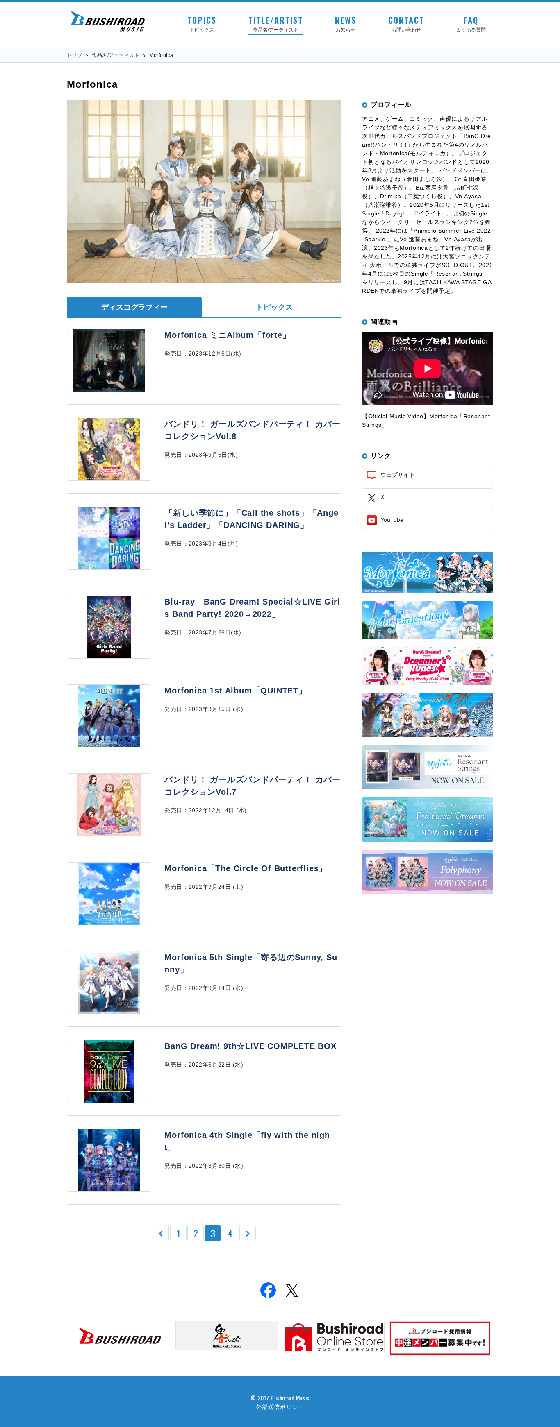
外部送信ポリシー (280, 1406)
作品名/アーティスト (115, 55)
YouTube (391, 519)
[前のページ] (161, 1233)
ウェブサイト (397, 474)
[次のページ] (247, 1233)
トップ (74, 55)
